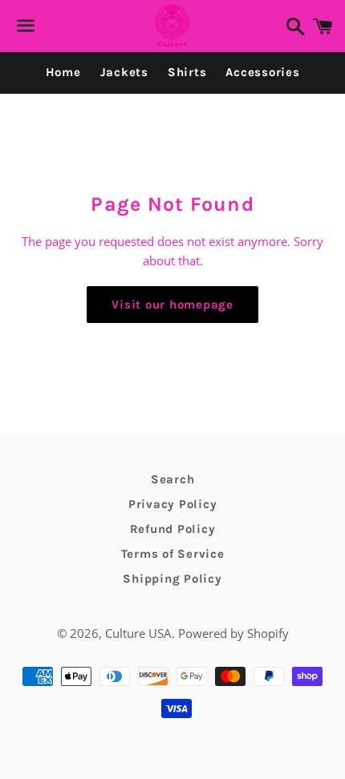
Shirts (187, 72)
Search (173, 479)
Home (63, 72)
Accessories (262, 72)
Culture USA (138, 633)
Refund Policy (173, 529)
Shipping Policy (172, 578)
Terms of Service (173, 554)
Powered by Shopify (233, 633)
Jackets (124, 72)
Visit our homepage (172, 304)
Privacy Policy (172, 504)
